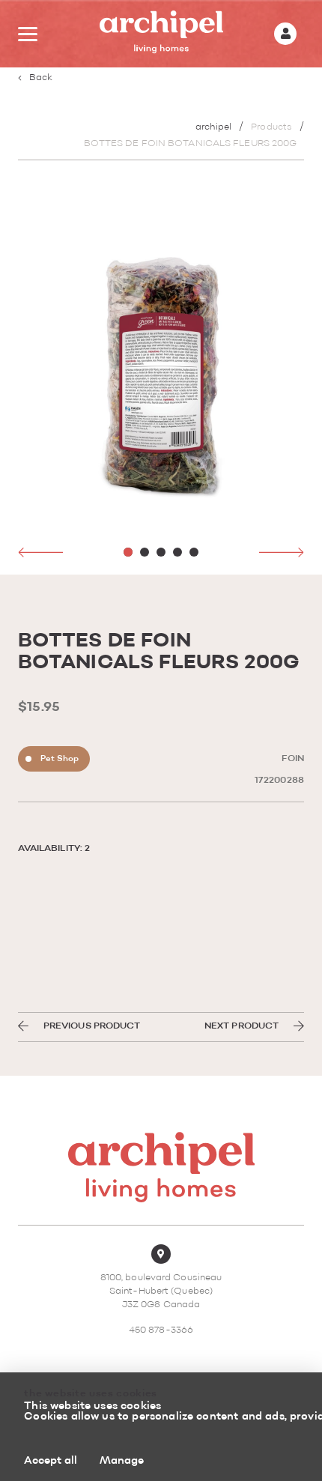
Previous (40, 552)
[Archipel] (161, 34)
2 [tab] (144, 552)
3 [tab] (161, 552)
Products (271, 127)
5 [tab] (193, 552)
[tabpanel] (161, 374)
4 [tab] (177, 552)
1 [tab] (128, 552)
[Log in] (285, 33)
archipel (213, 127)
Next (281, 552)
